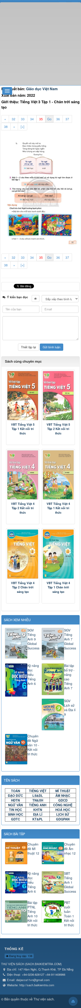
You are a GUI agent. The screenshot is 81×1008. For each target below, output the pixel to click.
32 (13, 119)
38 (6, 126)
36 (58, 119)
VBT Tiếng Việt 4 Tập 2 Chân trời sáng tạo (22, 587)
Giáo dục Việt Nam (42, 88)
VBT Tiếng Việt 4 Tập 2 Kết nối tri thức (22, 508)
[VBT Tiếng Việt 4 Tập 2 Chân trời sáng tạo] (22, 554)
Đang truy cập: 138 (20, 956)
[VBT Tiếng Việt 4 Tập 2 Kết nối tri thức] (22, 475)
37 (67, 119)
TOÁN (15, 791)
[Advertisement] (40, 42)
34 (32, 119)
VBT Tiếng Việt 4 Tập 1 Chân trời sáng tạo (58, 587)
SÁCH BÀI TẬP (14, 834)
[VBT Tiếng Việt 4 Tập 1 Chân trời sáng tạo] (58, 554)
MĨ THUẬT (62, 791)
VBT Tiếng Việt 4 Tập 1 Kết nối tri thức (58, 508)
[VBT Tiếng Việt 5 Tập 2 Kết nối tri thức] (58, 395)
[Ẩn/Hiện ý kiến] (35, 298)
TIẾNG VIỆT (38, 791)
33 (23, 119)
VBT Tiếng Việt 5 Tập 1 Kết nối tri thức (22, 428)
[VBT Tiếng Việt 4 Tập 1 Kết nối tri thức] (58, 475)
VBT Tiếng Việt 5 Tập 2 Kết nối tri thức (58, 428)
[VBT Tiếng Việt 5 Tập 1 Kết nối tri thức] (22, 395)
